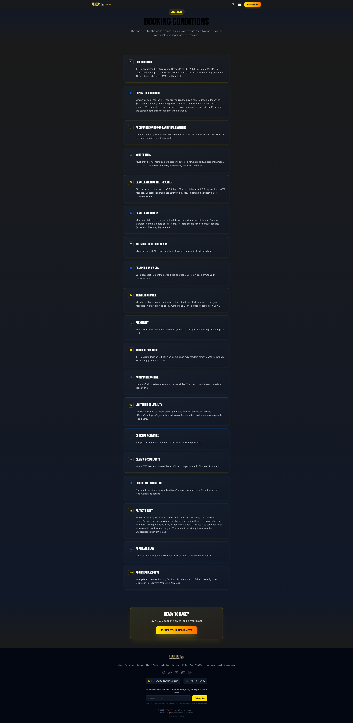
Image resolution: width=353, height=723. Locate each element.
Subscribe (200, 698)
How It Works (152, 665)
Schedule (165, 665)
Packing (175, 665)
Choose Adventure (126, 665)
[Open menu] (239, 4)
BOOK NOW (252, 4)
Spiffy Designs (179, 716)
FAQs (184, 665)
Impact (140, 665)
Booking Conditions (226, 665)
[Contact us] (233, 4)
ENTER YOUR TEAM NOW (176, 630)
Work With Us (196, 665)
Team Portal (209, 665)
